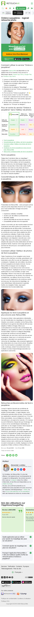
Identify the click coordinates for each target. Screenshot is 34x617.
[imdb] (12, 469)
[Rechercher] (2, 8)
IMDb (25, 489)
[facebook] (21, 469)
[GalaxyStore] (27, 582)
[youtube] (24, 469)
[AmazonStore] (6, 585)
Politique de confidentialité (9, 598)
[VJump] (22, 593)
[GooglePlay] (16, 582)
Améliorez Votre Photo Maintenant (17, 54)
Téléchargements (6, 568)
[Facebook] (7, 577)
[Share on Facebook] (7, 455)
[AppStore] (6, 582)
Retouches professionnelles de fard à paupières (18, 151)
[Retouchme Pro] (8, 593)
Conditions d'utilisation (24, 598)
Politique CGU (5, 601)
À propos (26, 566)
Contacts (19, 566)
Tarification (11, 566)
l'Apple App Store (18, 74)
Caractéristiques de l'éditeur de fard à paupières (18, 142)
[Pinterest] (12, 577)
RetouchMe (12, 70)
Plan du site (17, 568)
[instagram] (18, 469)
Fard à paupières (9, 140)
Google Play (28, 74)
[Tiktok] (5, 577)
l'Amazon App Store (9, 76)
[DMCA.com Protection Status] (29, 577)
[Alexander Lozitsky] (6, 467)
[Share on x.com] (10, 455)
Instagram (14, 480)
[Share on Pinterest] (13, 455)
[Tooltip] (16, 120)
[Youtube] (10, 577)
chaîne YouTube (7, 484)
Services (4, 566)
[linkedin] (15, 469)
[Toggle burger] (31, 3)
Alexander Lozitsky (21, 465)
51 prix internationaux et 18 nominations (17, 491)
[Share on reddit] (16, 455)
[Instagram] (2, 577)
